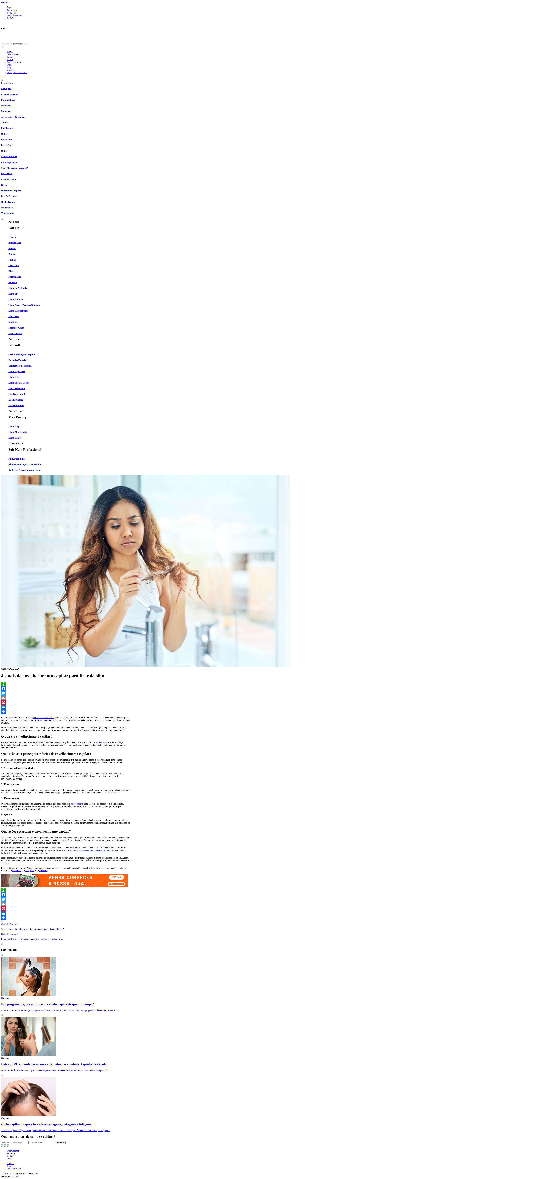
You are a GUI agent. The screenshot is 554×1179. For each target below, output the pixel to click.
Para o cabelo (7, 83)
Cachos (12, 260)
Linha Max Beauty (17, 432)
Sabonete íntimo (9, 156)
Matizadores (7, 207)
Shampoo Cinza (16, 328)
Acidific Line (14, 243)
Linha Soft (13, 316)
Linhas (10, 13)
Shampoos (6, 88)
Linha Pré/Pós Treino (18, 383)
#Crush (12, 237)
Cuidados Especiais (17, 360)
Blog (9, 67)
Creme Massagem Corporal (21, 354)
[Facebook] (66, 688)
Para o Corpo (7, 145)
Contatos (11, 70)
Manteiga (13, 322)
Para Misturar (8, 100)
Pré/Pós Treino (8, 179)
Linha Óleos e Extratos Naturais (24, 305)
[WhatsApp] (66, 684)
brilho (104, 773)
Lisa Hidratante (16, 405)
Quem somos (13, 1151)
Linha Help (13, 426)
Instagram (29, 870)
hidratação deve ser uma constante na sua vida (92, 850)
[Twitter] (66, 693)
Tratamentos (7, 213)
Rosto (4, 185)
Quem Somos (13, 54)
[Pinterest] (66, 702)
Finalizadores (7, 128)
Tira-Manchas (15, 333)
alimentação (101, 742)
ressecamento (77, 804)
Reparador (6, 139)
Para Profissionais (9, 196)
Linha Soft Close (16, 388)
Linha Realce (14, 438)
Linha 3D (13, 294)
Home (10, 52)
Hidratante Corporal (11, 190)
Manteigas (6, 111)
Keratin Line (14, 277)
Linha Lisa (13, 377)
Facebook (16, 870)
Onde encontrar (14, 1168)
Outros (4, 134)
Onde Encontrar (14, 15)
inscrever (60, 1143)
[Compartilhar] (66, 711)
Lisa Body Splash (16, 394)
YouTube (43, 870)
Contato (10, 1163)
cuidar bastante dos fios (43, 717)
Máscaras (6, 105)
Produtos (11, 10)
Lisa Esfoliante (15, 399)
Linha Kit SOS (15, 299)
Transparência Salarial (17, 72)
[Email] (66, 698)
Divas (11, 271)
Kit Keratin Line (16, 459)
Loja (9, 7)
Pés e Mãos (6, 173)
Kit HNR (12, 282)
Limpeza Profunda (17, 288)
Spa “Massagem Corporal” (14, 168)
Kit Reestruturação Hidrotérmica (24, 464)
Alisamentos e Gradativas (13, 117)
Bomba (11, 254)
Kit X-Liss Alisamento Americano (24, 470)
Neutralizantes (8, 202)
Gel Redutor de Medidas (20, 366)
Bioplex (4, 2)
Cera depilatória (9, 162)
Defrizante (13, 265)
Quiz (9, 65)
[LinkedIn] (66, 707)
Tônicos (5, 122)
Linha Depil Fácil (16, 371)
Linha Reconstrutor (18, 311)
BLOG (10, 18)
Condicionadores (9, 94)
